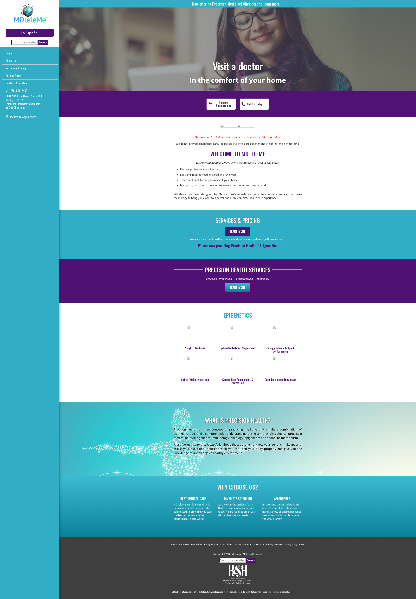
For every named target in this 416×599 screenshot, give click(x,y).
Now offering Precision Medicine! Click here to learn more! (236, 4)
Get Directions (16, 107)
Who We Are (183, 544)
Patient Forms (13, 76)
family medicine (213, 591)
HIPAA (301, 544)
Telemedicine (196, 544)
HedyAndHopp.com (243, 583)
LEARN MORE (237, 231)
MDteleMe (176, 591)
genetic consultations (232, 591)
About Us (11, 61)
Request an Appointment (22, 117)
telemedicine (188, 591)
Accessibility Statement (272, 544)
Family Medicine (211, 544)
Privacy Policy (291, 544)
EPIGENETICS (237, 315)
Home (9, 53)
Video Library (226, 544)
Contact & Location (16, 83)
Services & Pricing (16, 68)
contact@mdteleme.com (26, 104)
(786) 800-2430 (18, 90)
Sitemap (257, 544)
